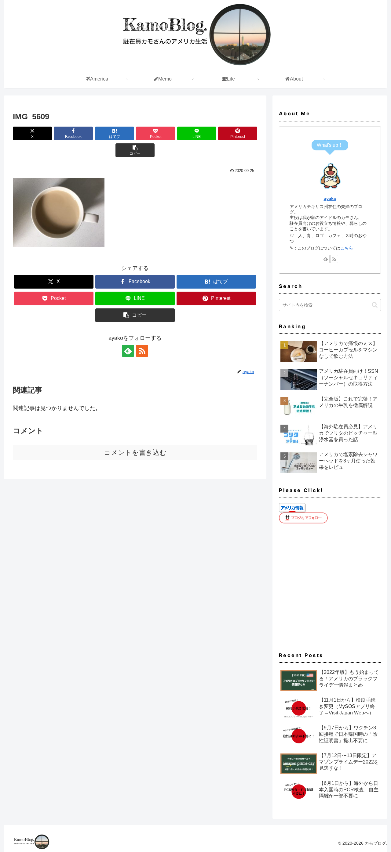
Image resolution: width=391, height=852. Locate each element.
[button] (135, 150)
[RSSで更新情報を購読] (142, 351)
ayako (330, 198)
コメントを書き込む (135, 452)
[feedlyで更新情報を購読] (128, 351)
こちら (346, 248)
